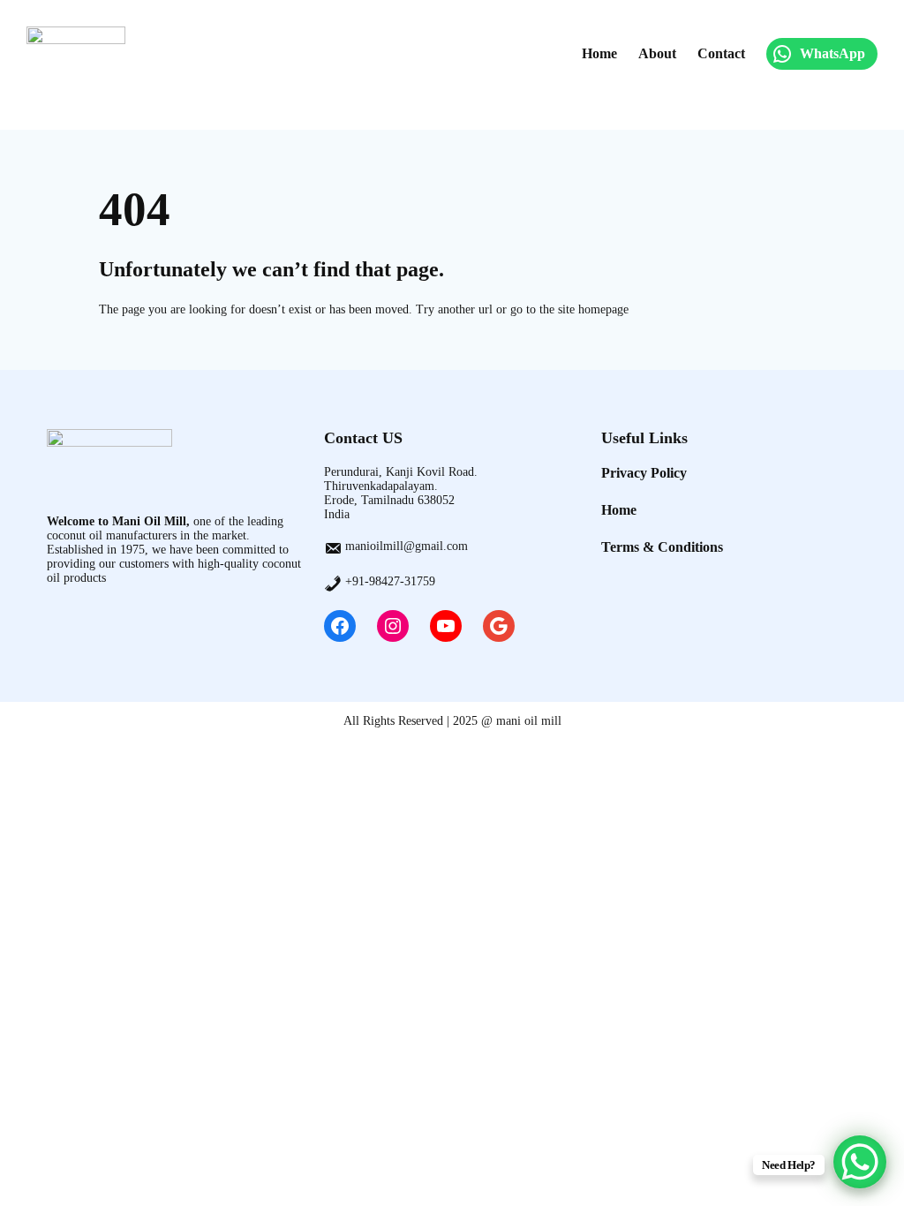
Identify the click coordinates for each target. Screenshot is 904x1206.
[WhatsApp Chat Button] (859, 1161)
